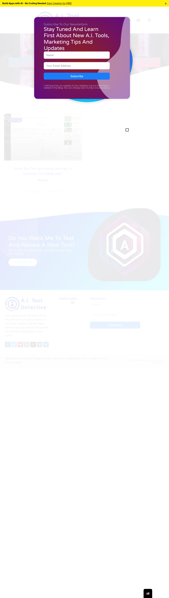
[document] (84, 299)
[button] (127, 130)
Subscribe (76, 76)
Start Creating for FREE (59, 3)
